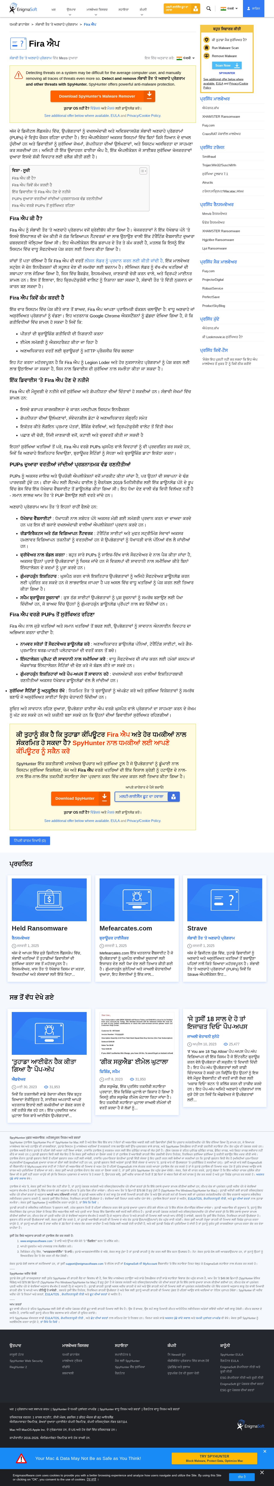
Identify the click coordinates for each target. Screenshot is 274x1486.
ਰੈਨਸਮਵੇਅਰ (21, 938)
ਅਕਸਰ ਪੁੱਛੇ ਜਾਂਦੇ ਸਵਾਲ (177, 1318)
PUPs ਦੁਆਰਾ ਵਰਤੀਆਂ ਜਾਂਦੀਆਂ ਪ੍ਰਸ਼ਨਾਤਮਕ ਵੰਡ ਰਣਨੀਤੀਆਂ (57, 199)
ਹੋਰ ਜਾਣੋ (91, 1479)
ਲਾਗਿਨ (256, 8)
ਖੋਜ (208, 8)
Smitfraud (209, 156)
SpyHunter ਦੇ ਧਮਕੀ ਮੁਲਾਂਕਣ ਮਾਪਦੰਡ (74, 1409)
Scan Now (223, 65)
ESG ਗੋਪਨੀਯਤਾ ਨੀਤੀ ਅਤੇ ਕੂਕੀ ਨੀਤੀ (241, 1377)
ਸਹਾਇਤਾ (124, 9)
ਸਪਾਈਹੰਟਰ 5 (123, 1354)
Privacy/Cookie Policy (143, 115)
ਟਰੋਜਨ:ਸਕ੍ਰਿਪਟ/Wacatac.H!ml (222, 191)
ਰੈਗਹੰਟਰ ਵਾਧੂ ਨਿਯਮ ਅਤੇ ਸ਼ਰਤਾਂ (161, 1409)
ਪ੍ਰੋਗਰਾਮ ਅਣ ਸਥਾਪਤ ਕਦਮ (33, 1409)
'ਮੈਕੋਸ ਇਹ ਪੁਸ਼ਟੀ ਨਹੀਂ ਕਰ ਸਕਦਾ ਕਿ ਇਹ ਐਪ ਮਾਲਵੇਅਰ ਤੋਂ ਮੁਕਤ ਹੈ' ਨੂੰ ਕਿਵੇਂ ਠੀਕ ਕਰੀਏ (230, 362)
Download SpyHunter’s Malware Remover (97, 96)
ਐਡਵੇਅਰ (18, 1079)
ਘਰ (54, 9)
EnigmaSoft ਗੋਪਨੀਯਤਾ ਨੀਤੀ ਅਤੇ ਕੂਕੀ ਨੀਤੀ (240, 1369)
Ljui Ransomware (214, 248)
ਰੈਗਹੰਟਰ (120, 1373)
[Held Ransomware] (49, 899)
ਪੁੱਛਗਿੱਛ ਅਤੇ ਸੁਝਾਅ (179, 1367)
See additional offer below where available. (77, 115)
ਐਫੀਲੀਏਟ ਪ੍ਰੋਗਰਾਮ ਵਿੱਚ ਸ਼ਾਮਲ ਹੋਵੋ (188, 1361)
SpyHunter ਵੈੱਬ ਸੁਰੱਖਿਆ (130, 1367)
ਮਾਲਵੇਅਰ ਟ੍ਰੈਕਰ (72, 1361)
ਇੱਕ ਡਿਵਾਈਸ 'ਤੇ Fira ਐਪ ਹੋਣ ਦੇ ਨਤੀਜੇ (41, 192)
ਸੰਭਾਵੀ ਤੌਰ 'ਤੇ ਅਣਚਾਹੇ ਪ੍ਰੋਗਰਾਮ (57, 24)
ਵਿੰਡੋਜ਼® (95, 108)
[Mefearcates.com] (137, 899)
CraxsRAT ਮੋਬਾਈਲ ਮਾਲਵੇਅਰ (221, 134)
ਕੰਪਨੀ (143, 9)
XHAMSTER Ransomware (221, 116)
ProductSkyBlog (213, 306)
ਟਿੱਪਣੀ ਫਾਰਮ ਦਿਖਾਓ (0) (30, 841)
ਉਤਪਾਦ (71, 9)
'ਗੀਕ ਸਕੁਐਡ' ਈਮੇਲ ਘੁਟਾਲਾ (134, 1061)
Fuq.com (208, 125)
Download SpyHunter (74, 798)
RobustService (212, 288)
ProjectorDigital (212, 279)
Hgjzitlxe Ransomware (218, 240)
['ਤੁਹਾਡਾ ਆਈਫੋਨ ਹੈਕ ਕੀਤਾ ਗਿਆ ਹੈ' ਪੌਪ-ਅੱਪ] (49, 1033)
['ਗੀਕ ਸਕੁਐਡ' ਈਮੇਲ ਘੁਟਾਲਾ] (137, 1033)
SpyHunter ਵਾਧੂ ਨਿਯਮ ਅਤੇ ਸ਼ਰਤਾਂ (120, 1409)
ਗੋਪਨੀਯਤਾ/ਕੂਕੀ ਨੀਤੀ (215, 1198)
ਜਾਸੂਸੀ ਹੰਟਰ (17, 1354)
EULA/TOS (195, 1198)
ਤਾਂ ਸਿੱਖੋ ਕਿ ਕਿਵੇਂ (48, 1322)
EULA (115, 115)
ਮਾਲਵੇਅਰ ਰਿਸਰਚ (97, 9)
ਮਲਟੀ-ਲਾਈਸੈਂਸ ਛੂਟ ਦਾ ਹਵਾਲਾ (177, 9)
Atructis (207, 182)
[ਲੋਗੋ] (23, 8)
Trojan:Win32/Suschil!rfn (219, 165)
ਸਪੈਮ (116, 1072)
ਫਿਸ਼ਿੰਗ (105, 1072)
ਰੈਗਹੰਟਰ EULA (229, 1361)
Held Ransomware (40, 928)
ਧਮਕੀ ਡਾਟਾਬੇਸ (19, 24)
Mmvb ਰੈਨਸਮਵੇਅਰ (214, 213)
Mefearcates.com (126, 928)
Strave (197, 928)
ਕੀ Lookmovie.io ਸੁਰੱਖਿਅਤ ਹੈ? (222, 337)
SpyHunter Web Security (26, 1361)
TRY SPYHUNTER (214, 1458)
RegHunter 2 (18, 1367)
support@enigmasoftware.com (84, 1263)
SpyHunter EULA (231, 1354)
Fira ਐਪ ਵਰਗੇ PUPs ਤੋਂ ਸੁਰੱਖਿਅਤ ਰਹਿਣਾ (43, 206)
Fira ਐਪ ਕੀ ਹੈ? (24, 178)
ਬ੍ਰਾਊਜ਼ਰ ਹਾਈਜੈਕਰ (114, 938)
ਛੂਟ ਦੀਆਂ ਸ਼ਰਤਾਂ (241, 1198)
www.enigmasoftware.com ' (37, 1241)
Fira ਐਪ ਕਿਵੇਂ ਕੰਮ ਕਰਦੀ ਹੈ (32, 185)
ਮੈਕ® (111, 108)
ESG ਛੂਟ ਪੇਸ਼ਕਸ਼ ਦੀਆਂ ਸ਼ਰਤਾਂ (237, 1390)
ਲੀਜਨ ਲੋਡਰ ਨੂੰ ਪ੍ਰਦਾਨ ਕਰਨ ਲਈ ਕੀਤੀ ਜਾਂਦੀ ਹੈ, (124, 261)
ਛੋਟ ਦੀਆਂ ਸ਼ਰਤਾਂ (99, 1318)
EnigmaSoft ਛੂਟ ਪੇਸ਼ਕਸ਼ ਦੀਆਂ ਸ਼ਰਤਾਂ (242, 1384)
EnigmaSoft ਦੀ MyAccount (140, 1263)
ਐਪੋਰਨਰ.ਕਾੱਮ (210, 108)
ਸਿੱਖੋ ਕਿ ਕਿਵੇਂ (89, 1202)
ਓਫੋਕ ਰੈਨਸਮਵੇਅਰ (213, 222)
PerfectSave (211, 297)
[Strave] (224, 899)
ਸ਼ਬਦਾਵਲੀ (68, 1373)
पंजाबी (230, 8)
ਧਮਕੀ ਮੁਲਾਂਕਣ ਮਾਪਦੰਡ (208, 1318)
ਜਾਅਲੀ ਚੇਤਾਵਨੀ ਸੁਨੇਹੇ (203, 1036)
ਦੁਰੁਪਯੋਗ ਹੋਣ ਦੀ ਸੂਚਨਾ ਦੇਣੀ (183, 1373)
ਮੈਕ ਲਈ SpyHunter (127, 1361)
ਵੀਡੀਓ (66, 1367)
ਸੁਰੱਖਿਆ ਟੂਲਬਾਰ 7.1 (215, 174)
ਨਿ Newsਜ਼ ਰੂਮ (177, 1354)
